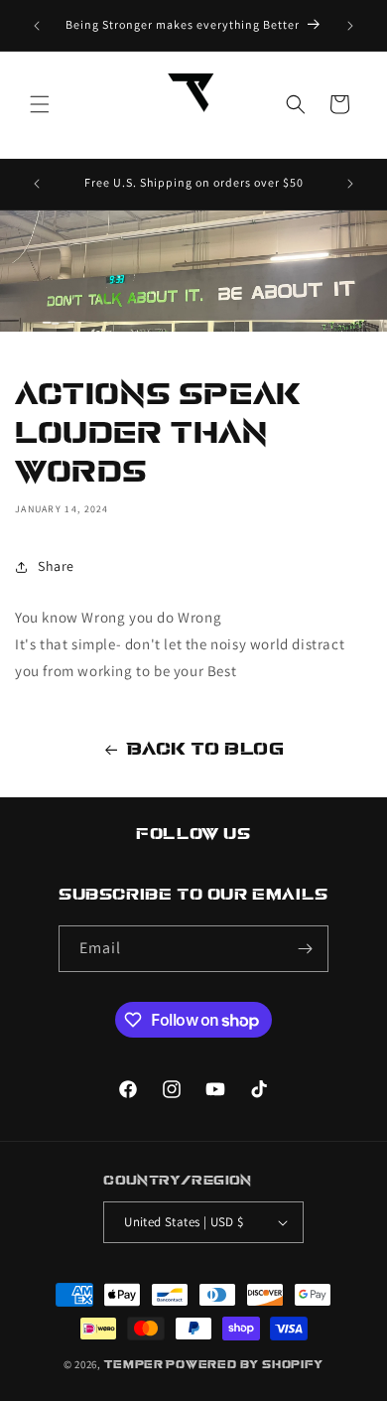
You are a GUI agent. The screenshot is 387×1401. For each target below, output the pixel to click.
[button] (40, 104)
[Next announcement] (350, 26)
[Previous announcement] (37, 26)
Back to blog (205, 749)
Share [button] (56, 566)
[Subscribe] (305, 948)
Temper (134, 1364)
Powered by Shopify (244, 1364)
